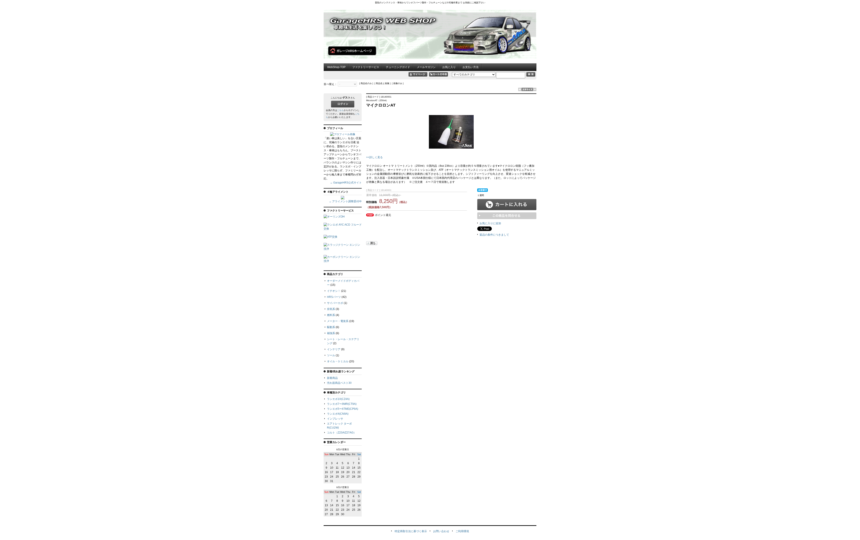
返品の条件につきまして (494, 234)
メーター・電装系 (337, 321)
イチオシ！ (333, 290)
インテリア (333, 349)
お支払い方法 (470, 67)
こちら (340, 110)
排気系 (331, 309)
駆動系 (331, 327)
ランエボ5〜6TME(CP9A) (342, 408)
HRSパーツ (334, 297)
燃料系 (331, 315)
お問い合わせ (441, 531)
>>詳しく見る (374, 157)
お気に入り (449, 67)
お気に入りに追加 (490, 223)
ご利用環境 (462, 531)
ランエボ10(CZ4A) (338, 399)
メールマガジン (426, 67)
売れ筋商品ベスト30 (339, 382)
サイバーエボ (335, 303)
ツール (331, 355)
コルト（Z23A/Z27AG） (341, 432)
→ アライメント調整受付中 (345, 201)
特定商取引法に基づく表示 (411, 531)
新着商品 (332, 378)
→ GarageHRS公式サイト (346, 182)
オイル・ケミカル (337, 361)
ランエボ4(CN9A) (337, 413)
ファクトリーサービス (365, 67)
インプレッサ (335, 418)
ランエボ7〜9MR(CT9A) (342, 404)
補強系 (331, 333)
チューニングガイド (398, 67)
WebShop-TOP (336, 67)
